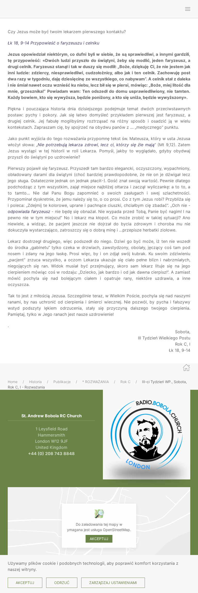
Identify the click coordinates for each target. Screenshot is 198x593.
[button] (187, 9)
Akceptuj (99, 538)
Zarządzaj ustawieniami (113, 582)
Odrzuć (61, 582)
